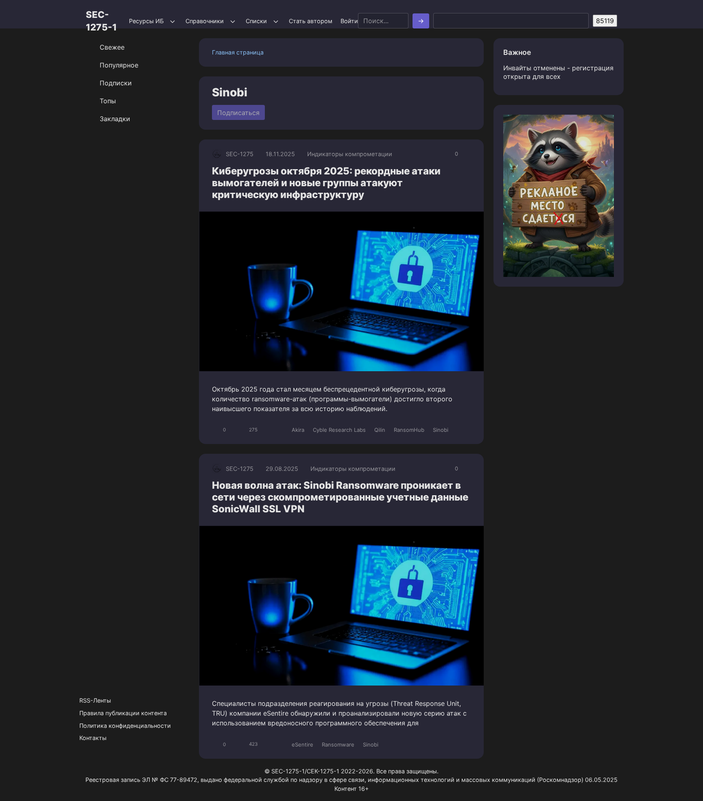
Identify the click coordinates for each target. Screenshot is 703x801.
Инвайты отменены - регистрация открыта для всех (558, 72)
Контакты (93, 737)
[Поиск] (421, 20)
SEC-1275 (239, 153)
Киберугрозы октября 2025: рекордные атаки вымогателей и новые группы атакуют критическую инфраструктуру (326, 182)
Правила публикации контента (123, 713)
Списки (256, 20)
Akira (298, 430)
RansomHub (409, 430)
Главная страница (238, 52)
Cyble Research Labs (339, 430)
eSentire (302, 744)
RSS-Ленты (95, 700)
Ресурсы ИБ (146, 20)
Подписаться (238, 113)
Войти (349, 20)
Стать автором (310, 20)
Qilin (379, 430)
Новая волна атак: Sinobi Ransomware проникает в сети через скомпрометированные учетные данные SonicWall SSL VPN (340, 497)
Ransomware (338, 744)
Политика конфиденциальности (125, 725)
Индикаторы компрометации (349, 153)
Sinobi (440, 430)
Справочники (205, 20)
